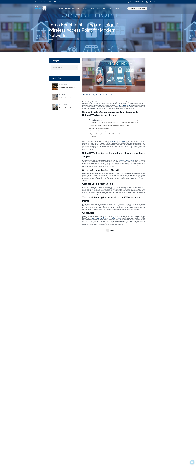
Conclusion (93, 136)
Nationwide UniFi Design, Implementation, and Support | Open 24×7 (66, 46)
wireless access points (126, 160)
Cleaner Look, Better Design (98, 131)
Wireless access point (122, 105)
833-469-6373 (138, 1)
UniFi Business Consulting (110, 94)
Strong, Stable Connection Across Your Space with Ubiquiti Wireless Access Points (114, 122)
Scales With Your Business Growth (100, 128)
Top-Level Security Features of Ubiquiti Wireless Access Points (108, 134)
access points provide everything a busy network (106, 218)
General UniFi (99, 94)
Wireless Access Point (117, 141)
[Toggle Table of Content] (136, 120)
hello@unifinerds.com (154, 1)
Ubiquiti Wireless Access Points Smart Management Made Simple (109, 125)
